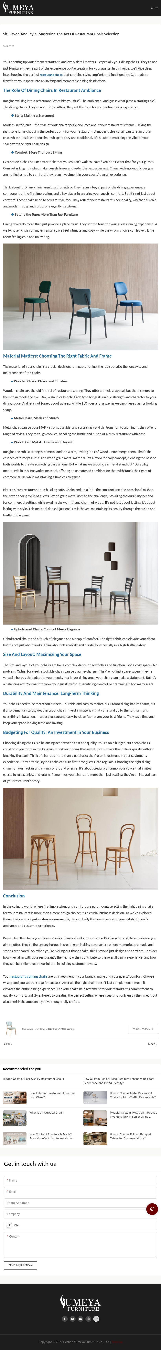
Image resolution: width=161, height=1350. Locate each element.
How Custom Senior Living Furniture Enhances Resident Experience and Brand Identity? (118, 1081)
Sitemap (117, 1342)
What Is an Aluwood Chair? (46, 1112)
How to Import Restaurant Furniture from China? (52, 1095)
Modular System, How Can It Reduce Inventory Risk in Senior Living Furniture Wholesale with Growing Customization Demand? (133, 1115)
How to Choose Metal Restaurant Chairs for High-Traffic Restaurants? (133, 1095)
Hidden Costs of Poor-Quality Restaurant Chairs (33, 1078)
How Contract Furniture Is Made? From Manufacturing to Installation (51, 1136)
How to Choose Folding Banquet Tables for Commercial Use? (130, 1136)
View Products (143, 1029)
